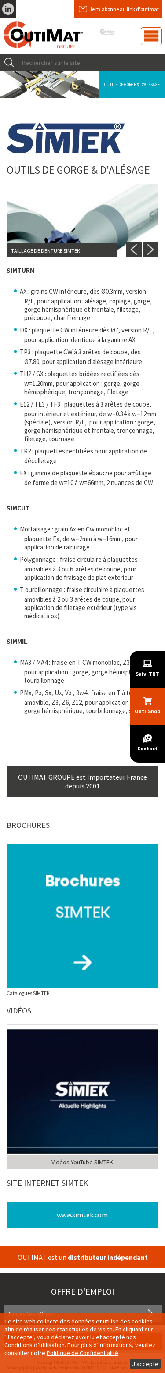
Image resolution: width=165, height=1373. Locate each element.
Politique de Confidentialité (82, 1353)
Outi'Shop (147, 711)
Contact (147, 748)
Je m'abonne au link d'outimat (124, 9)
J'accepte (145, 1364)
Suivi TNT (147, 673)
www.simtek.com (82, 1214)
